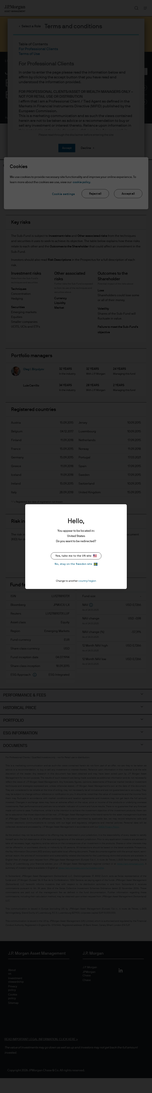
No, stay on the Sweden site (73, 564)
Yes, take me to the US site (73, 556)
